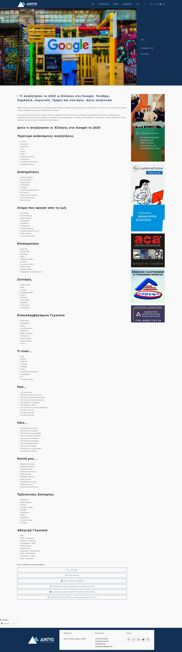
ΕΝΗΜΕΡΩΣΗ (127, 4)
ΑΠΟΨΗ (115, 4)
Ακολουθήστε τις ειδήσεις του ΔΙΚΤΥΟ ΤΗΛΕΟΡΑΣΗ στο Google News (74, 591)
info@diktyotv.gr (100, 644)
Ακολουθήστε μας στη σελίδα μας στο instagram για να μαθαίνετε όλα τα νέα (74, 597)
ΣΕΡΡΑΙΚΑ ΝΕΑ (104, 4)
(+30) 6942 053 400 (101, 641)
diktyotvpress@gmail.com (103, 646)
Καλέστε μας (73, 569)
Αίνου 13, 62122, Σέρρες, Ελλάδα (75, 639)
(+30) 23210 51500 (101, 639)
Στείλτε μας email (74, 575)
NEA (142, 40)
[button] (145, 4)
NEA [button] (93, 4)
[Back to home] (27, 4)
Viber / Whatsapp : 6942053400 (73, 580)
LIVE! (137, 4)
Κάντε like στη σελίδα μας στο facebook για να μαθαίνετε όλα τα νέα (73, 586)
